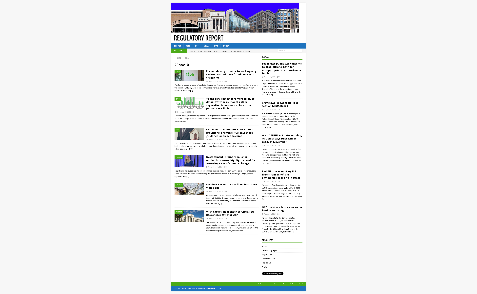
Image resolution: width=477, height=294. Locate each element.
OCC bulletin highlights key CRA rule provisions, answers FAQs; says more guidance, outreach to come (229, 133)
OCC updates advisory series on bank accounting (282, 209)
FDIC (188, 46)
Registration (267, 254)
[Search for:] (290, 50)
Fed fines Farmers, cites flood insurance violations (231, 186)
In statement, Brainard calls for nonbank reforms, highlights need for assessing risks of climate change (230, 160)
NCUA (206, 46)
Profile (264, 267)
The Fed (177, 46)
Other (226, 46)
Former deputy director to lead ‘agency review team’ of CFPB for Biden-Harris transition (231, 74)
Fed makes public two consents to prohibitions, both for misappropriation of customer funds (282, 68)
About (264, 246)
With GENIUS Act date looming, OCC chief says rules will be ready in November (282, 138)
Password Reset (268, 259)
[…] (191, 90)
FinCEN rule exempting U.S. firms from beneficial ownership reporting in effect (281, 174)
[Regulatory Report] (235, 31)
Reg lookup (266, 263)
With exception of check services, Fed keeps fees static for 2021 (230, 213)
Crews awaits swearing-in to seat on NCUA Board (280, 104)
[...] (273, 94)
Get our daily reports (270, 250)
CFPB (216, 46)
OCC (197, 46)
